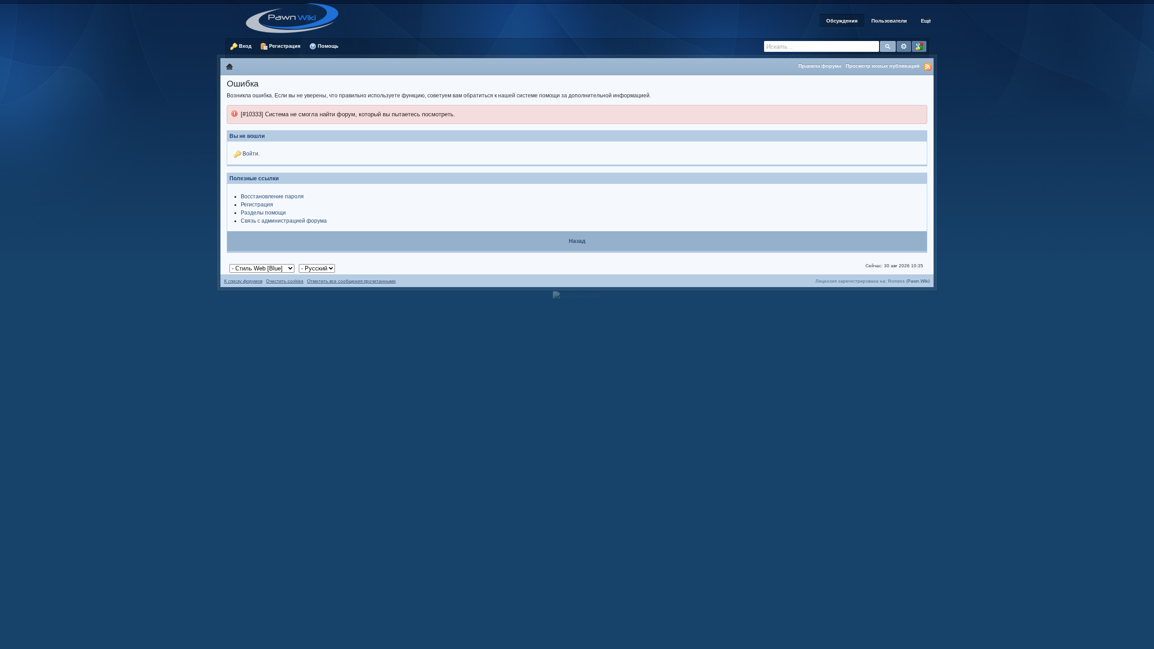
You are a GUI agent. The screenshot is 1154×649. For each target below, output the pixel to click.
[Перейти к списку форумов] (295, 17)
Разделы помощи (263, 213)
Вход (245, 46)
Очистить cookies (284, 281)
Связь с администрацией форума (284, 221)
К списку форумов (243, 281)
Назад (577, 241)
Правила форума (819, 66)
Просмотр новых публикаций (883, 66)
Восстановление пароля (272, 196)
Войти (250, 154)
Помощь (327, 46)
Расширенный (904, 46)
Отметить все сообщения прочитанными (351, 281)
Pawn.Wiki (918, 281)
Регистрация (284, 46)
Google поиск (919, 46)
